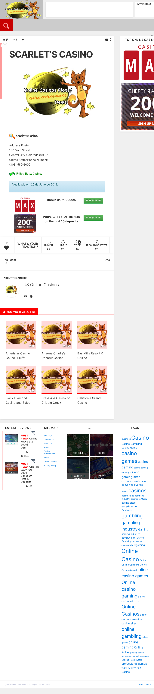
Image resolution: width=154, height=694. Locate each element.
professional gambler (135, 663)
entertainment (130, 506)
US (5, 263)
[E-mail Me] (26, 296)
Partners (145, 684)
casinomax (128, 481)
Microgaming (137, 545)
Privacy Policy (50, 465)
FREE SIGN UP (93, 200)
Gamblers (126, 510)
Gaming (143, 529)
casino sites (129, 502)
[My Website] (32, 296)
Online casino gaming (129, 589)
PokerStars (136, 659)
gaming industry (131, 534)
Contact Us (49, 439)
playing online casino (138, 656)
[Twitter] (151, 35)
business (126, 439)
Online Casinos (50, 461)
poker (125, 659)
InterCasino (128, 537)
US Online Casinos (41, 284)
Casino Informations (49, 452)
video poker (128, 668)
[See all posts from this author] (11, 289)
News (46, 457)
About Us (48, 443)
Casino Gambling (132, 443)
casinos (137, 490)
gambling (132, 515)
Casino (140, 437)
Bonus (46, 447)
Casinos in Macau (139, 499)
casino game (129, 447)
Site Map (48, 435)
